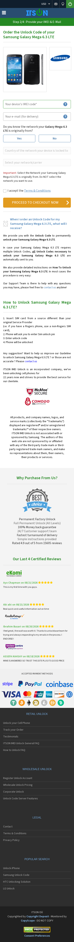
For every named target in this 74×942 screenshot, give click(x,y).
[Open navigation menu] (4, 14)
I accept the (29, 190)
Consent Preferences (37, 936)
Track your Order (13, 730)
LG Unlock (9, 889)
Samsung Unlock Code (16, 875)
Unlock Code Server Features (20, 799)
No (55, 138)
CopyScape (28, 921)
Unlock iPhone (11, 868)
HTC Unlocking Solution (16, 882)
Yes (19, 138)
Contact (7, 827)
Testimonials (10, 737)
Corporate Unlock (13, 792)
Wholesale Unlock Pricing (18, 785)
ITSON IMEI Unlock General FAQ (21, 743)
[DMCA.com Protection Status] (37, 930)
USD (43, 4)
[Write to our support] (55, 4)
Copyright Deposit (37, 916)
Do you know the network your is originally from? (35, 129)
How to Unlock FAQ (14, 750)
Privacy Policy (11, 840)
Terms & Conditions (37, 190)
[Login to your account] (70, 4)
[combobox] (36, 150)
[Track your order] (62, 4)
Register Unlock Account (17, 778)
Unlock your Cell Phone (16, 723)
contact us (50, 287)
